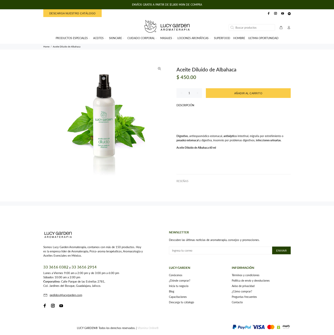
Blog (171, 291)
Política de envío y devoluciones (251, 280)
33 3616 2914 (84, 267)
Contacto (237, 302)
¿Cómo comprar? (242, 291)
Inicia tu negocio (178, 286)
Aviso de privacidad (243, 286)
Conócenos (175, 275)
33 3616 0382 (55, 267)
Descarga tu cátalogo (181, 302)
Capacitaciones (178, 296)
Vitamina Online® (148, 328)
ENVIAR (281, 250)
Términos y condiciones (245, 275)
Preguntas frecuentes (244, 296)
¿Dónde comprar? (179, 280)
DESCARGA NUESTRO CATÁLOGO (72, 13)
